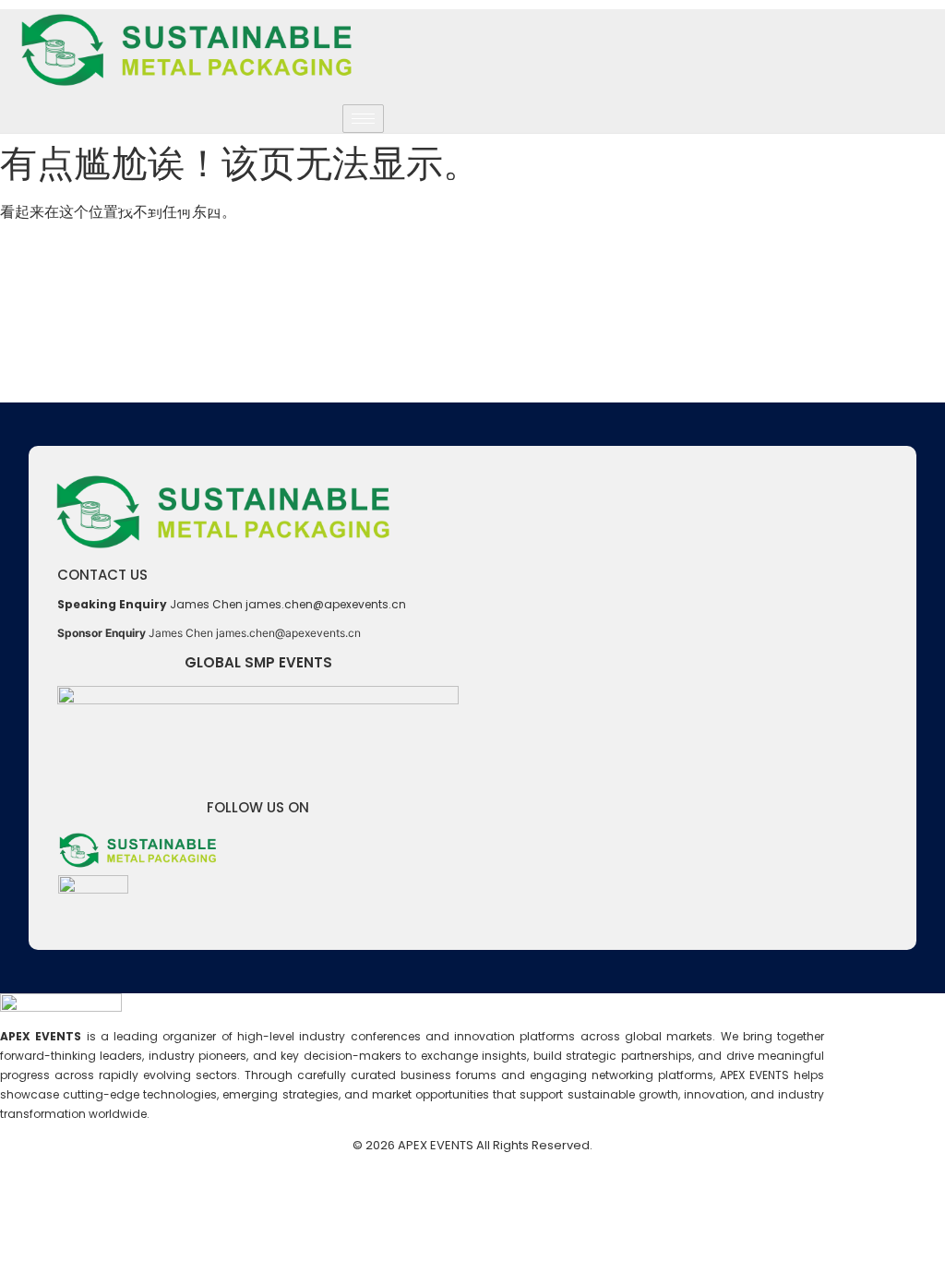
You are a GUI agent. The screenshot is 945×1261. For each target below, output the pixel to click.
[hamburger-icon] (363, 118)
